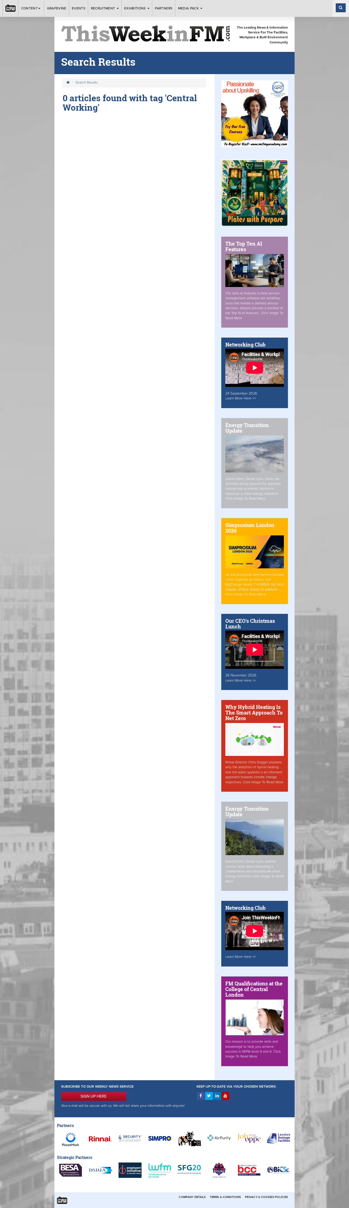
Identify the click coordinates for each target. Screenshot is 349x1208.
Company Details (192, 1197)
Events (78, 8)
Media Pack (189, 8)
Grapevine (56, 8)
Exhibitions (135, 8)
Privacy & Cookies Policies (266, 1197)
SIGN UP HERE (93, 1096)
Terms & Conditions (225, 1197)
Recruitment (103, 8)
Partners (163, 8)
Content (29, 8)
